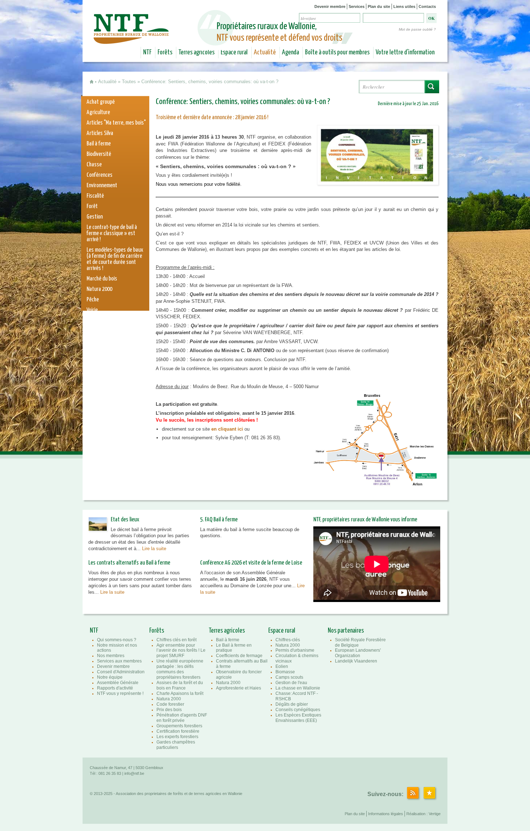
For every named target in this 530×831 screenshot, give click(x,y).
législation (98, 321)
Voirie (92, 310)
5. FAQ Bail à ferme (219, 520)
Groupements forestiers (179, 726)
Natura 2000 (99, 289)
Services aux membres (119, 661)
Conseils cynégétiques (297, 710)
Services (357, 6)
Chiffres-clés (287, 640)
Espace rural (234, 52)
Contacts (427, 6)
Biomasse (285, 672)
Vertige (435, 814)
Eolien (281, 666)
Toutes (129, 81)
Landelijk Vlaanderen (356, 661)
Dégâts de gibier (291, 704)
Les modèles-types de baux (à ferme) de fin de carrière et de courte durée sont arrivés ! (115, 259)
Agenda (290, 52)
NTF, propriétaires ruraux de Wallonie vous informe (365, 520)
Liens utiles (404, 6)
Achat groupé (101, 102)
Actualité (265, 52)
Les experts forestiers (177, 737)
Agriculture (98, 112)
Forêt (92, 206)
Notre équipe (110, 677)
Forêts (165, 52)
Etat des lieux (125, 520)
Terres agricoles (196, 52)
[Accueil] (132, 39)
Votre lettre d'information (405, 52)
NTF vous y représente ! (120, 693)
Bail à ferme (99, 144)
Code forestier (170, 704)
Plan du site (379, 6)
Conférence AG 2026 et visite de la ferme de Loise (251, 563)
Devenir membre (329, 6)
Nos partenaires (346, 631)
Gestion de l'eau (291, 682)
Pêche (93, 300)
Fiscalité (95, 196)
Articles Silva (100, 133)
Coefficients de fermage (239, 655)
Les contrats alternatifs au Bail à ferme (129, 563)
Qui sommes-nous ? (116, 640)
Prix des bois (169, 710)
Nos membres (110, 655)
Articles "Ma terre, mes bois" (116, 123)
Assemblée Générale (117, 682)
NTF (147, 52)
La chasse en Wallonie (297, 688)
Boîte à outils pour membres (337, 52)
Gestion (95, 217)
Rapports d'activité (115, 688)
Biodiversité (99, 154)
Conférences (99, 175)
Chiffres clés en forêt (176, 640)
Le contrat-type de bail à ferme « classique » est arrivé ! (112, 233)
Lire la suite (154, 548)
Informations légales (385, 814)
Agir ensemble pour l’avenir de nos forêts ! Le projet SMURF (181, 650)
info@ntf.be (134, 773)
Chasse (94, 165)
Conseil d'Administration (121, 672)
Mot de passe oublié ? (417, 29)
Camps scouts (289, 677)
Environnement (102, 186)
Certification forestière (177, 731)
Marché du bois (102, 279)
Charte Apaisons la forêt (179, 693)
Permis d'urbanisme (294, 650)
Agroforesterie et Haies (238, 688)
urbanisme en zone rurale (113, 331)
